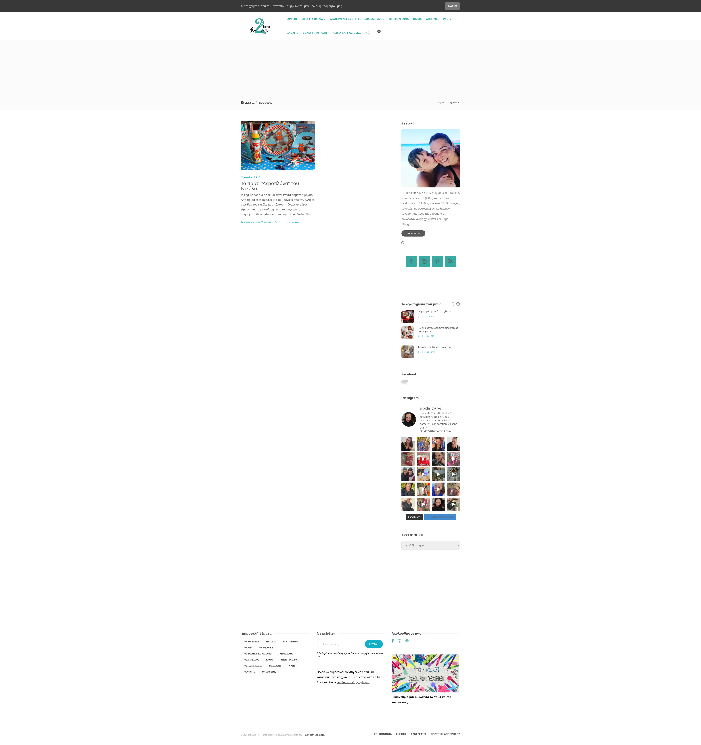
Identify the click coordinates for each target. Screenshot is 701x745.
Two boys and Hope (250, 221)
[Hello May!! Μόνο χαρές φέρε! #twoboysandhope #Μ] (423, 489)
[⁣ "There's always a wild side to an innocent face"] (438, 459)
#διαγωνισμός (251, 659)
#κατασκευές (275, 666)
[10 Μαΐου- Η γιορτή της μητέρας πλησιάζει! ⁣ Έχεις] (453, 504)
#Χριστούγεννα (290, 641)
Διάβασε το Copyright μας (353, 682)
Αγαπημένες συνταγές (345, 19)
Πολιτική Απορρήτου (445, 734)
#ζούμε (270, 659)
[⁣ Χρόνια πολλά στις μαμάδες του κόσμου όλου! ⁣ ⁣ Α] (408, 474)
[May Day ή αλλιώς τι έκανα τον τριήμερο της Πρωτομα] (438, 474)
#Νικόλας (271, 641)
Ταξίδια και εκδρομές (346, 32)
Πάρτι (258, 177)
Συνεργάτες (418, 734)
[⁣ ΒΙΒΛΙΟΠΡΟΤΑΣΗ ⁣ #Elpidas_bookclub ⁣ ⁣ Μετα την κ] (453, 489)
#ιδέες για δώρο (289, 659)
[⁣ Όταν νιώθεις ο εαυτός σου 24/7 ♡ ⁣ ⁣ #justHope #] (408, 504)
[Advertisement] (350, 67)
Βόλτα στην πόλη (315, 32)
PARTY (447, 19)
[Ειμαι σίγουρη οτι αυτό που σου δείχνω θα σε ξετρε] (423, 459)
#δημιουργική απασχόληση (258, 653)
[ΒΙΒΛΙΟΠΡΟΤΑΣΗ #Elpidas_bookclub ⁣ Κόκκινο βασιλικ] (408, 459)
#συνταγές (249, 672)
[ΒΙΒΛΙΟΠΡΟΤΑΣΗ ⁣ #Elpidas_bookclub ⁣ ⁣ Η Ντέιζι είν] (423, 444)
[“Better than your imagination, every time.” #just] (408, 444)
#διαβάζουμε (286, 653)
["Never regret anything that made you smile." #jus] (438, 444)
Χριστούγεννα (399, 19)
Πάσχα (417, 19)
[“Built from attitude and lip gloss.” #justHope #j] (453, 444)
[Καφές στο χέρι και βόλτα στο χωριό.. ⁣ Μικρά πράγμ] (453, 474)
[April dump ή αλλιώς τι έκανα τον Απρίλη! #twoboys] (438, 489)
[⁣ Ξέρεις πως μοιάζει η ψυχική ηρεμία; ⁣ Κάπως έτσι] (438, 504)
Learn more (413, 233)
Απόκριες (432, 19)
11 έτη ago (266, 221)
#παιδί (292, 666)
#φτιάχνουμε (269, 672)
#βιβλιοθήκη (266, 647)
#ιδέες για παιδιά (253, 666)
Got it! (452, 6)
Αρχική (441, 102)
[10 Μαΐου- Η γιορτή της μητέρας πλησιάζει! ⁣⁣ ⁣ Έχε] (423, 504)
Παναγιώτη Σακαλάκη (314, 734)
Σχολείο (292, 32)
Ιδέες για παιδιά (312, 19)
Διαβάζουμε (373, 19)
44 (280, 221)
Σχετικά (401, 734)
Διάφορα (246, 177)
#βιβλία (248, 647)
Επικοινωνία (383, 734)
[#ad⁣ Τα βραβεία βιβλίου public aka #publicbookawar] (423, 474)
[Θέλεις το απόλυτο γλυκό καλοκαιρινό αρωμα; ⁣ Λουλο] (453, 459)
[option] (430, 334)
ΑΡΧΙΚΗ (292, 19)
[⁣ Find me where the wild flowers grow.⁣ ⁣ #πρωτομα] (408, 489)
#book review (251, 641)
